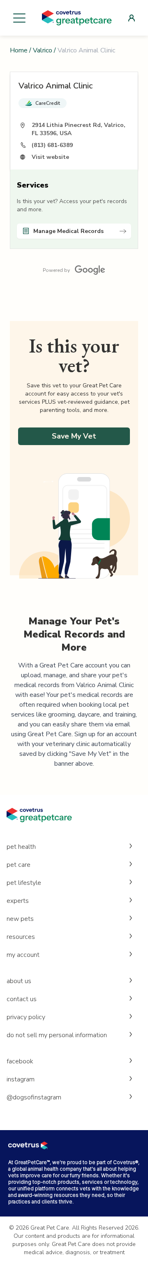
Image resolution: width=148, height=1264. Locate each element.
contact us (22, 999)
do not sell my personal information (57, 1035)
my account (23, 954)
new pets (20, 918)
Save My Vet (74, 436)
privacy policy (26, 1017)
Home (19, 50)
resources (21, 936)
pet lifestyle (24, 882)
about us (19, 981)
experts (18, 900)
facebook (20, 1061)
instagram (21, 1079)
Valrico (42, 50)
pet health (21, 846)
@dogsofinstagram (34, 1097)
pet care (18, 864)
